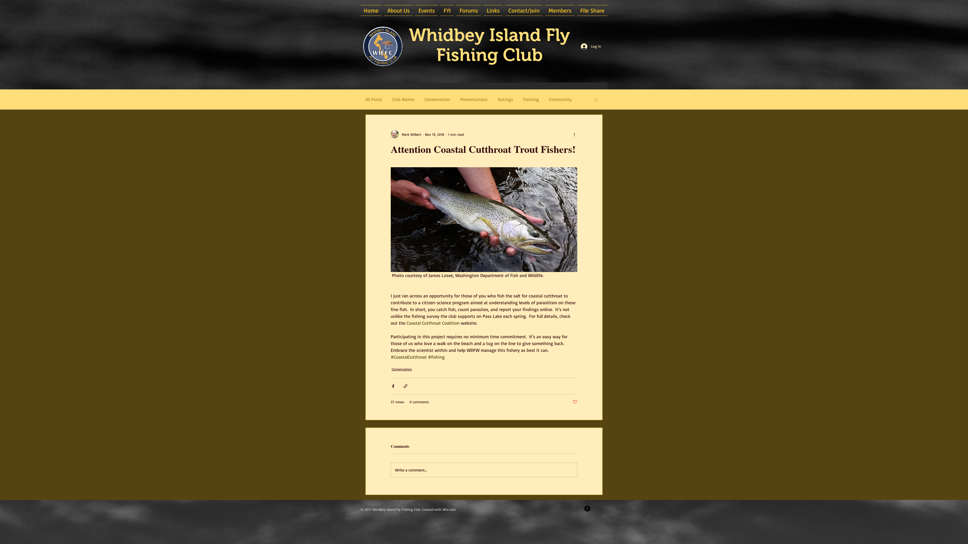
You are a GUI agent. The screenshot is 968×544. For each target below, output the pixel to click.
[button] (398, 10)
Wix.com (449, 509)
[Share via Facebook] (393, 386)
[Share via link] (405, 386)
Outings (505, 99)
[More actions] (574, 134)
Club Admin (403, 99)
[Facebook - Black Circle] (587, 509)
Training (531, 99)
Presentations (474, 99)
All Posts (374, 99)
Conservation (437, 99)
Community (560, 99)
